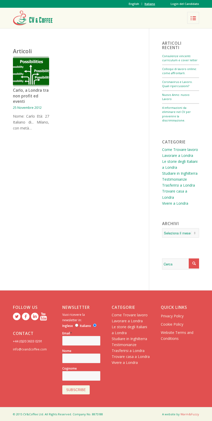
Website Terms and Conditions (177, 335)
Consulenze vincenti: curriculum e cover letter (180, 58)
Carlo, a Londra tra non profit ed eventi (31, 96)
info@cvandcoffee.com (30, 349)
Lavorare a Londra (177, 155)
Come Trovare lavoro (180, 149)
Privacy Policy (172, 315)
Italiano (150, 4)
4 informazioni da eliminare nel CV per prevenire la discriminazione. (176, 114)
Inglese (67, 326)
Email (67, 333)
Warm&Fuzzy (189, 414)
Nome (66, 351)
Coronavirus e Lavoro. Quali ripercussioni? (177, 84)
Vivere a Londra (175, 203)
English (134, 4)
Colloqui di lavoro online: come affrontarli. (179, 71)
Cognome (69, 368)
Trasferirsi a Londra (178, 185)
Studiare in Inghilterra (180, 173)
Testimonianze (174, 179)
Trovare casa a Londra (131, 356)
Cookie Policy (172, 324)
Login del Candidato (185, 4)
